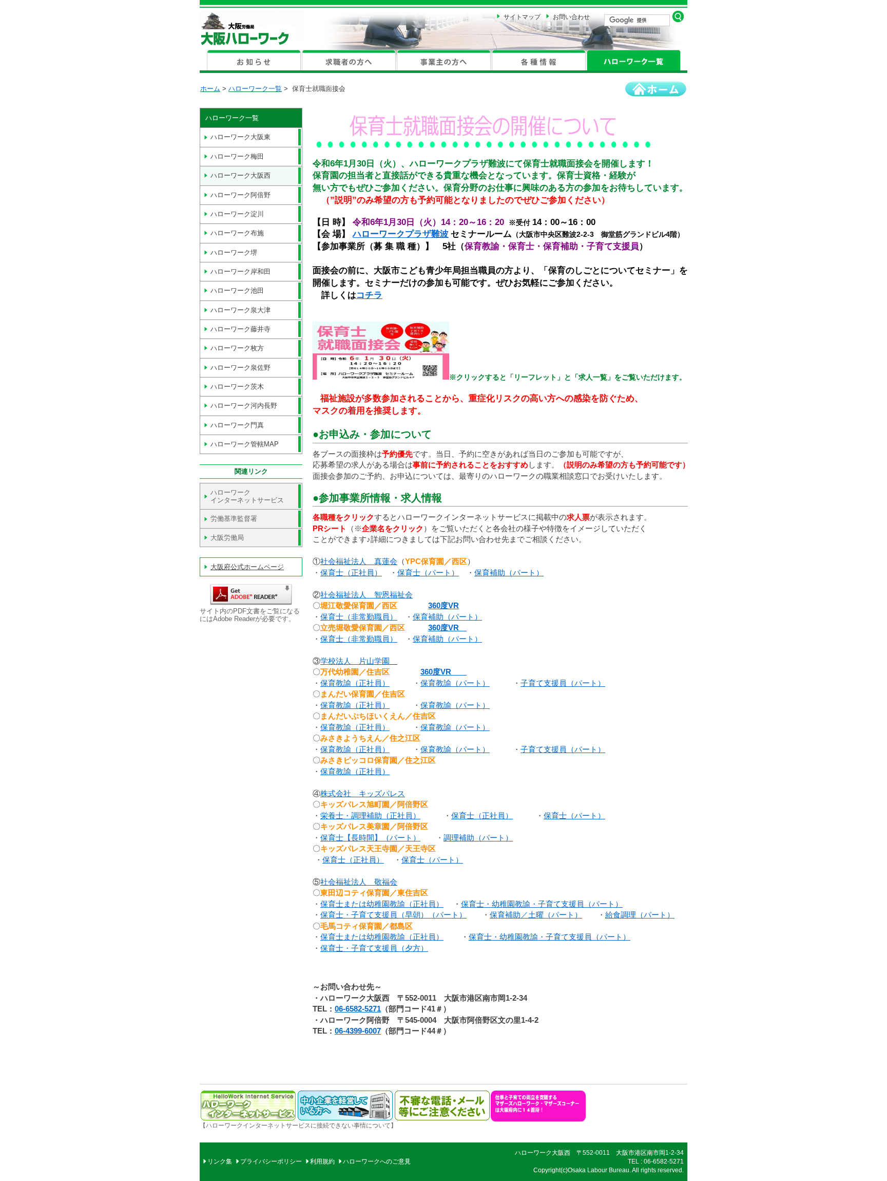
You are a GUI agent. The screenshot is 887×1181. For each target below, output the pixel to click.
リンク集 (219, 1161)
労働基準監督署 (233, 518)
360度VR (443, 605)
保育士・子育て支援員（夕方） (374, 948)
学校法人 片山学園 (355, 661)
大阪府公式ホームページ (247, 567)
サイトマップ (522, 17)
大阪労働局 (227, 537)
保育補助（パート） (509, 572)
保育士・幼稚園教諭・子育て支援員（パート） (542, 903)
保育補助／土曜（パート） (536, 914)
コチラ (369, 295)
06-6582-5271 (358, 1008)
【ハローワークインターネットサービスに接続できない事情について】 (298, 1125)
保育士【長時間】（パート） (370, 837)
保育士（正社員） (351, 572)
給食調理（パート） (639, 914)
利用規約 (322, 1161)
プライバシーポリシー (271, 1161)
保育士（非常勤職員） (358, 616)
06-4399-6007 (358, 1030)
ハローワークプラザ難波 (401, 234)
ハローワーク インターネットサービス (247, 496)
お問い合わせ (571, 17)
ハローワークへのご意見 (377, 1161)
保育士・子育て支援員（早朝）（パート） (393, 914)
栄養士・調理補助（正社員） (370, 815)
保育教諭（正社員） (355, 683)
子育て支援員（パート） (562, 683)
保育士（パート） (428, 572)
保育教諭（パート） (455, 683)
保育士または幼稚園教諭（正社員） (382, 903)
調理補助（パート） (478, 837)
